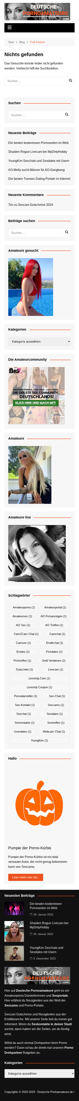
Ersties (23, 651)
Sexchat (23, 713)
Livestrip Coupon (39, 687)
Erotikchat (54, 642)
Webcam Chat (54, 731)
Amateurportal (55, 607)
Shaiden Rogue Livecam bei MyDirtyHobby (37, 151)
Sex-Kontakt (25, 705)
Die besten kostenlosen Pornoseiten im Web (38, 142)
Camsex (23, 642)
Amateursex (22, 616)
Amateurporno (24, 607)
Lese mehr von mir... (25, 877)
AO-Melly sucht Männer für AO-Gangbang (36, 169)
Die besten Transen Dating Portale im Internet (39, 178)
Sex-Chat (57, 696)
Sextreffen (55, 722)
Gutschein (24, 669)
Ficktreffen (22, 660)
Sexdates (55, 713)
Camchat (57, 634)
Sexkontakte (25, 722)
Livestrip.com (39, 678)
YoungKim (39, 740)
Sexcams (56, 705)
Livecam (55, 669)
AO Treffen (54, 625)
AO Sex (23, 625)
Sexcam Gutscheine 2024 (35, 204)
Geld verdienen (53, 660)
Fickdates (54, 651)
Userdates (22, 731)
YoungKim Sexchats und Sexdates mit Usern (38, 160)
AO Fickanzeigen (54, 616)
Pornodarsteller (25, 696)
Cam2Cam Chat (26, 634)
